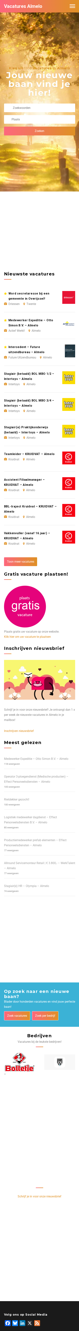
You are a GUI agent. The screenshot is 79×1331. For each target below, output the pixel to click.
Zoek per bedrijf (45, 1015)
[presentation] (4, 1073)
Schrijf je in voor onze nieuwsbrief (39, 1196)
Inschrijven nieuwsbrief (19, 731)
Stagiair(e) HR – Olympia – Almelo (26, 886)
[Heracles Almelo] (59, 1062)
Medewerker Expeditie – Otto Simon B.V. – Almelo (36, 759)
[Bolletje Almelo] (19, 1062)
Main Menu (72, 6)
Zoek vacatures (17, 1015)
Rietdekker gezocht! (16, 799)
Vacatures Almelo (23, 6)
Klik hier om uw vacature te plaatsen (27, 636)
